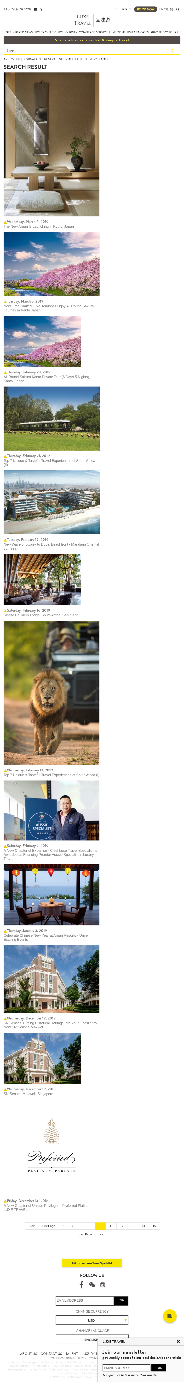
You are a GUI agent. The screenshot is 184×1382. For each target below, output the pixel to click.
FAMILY (104, 59)
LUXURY (91, 59)
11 (111, 1226)
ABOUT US (28, 1353)
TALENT (72, 1353)
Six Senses (47, 1362)
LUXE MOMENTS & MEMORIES (129, 32)
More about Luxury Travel (95, 1373)
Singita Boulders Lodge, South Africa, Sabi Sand (41, 615)
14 (143, 1226)
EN (161, 9)
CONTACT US (51, 1353)
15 (154, 1226)
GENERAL (50, 59)
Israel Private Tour (19, 1366)
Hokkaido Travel (17, 1369)
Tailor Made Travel (59, 1369)
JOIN (121, 1300)
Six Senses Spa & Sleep (68, 1362)
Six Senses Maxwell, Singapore (28, 1094)
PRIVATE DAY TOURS (164, 32)
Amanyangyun (30, 1362)
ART (6, 59)
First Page (48, 1226)
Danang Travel (83, 1366)
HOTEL (79, 59)
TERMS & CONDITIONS (63, 1358)
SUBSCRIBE (124, 9)
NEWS (29, 32)
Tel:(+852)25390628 (17, 9)
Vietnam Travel (41, 1366)
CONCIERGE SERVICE (93, 32)
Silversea (90, 1362)
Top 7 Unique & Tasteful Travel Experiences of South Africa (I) (51, 775)
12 (122, 1226)
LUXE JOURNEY (67, 32)
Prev (31, 1226)
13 (132, 1226)
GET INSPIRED (15, 32)
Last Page (85, 1234)
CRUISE (16, 59)
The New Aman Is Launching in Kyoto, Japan (39, 226)
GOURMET (66, 59)
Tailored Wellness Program (87, 1369)
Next (102, 1234)
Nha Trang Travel (62, 1366)
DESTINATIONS (32, 59)
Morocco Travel (37, 1369)
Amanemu (13, 1362)
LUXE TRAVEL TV (45, 32)
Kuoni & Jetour (69, 1373)
